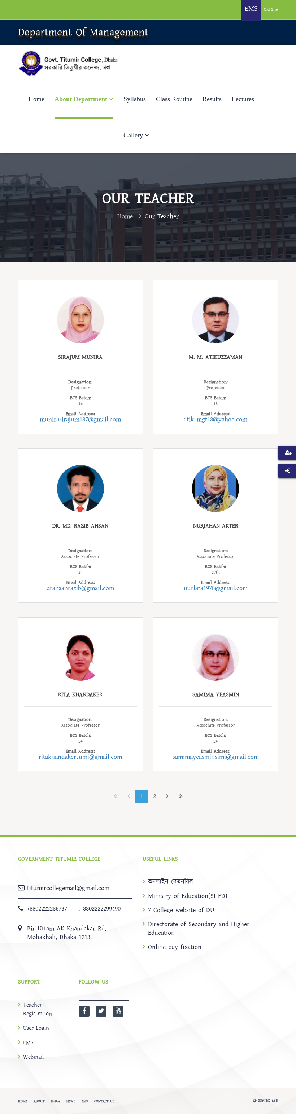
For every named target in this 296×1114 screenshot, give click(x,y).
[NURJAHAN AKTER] (215, 488)
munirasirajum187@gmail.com (80, 419)
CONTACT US (104, 1101)
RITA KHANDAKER (80, 694)
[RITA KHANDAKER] (80, 656)
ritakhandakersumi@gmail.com (80, 756)
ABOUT (39, 1101)
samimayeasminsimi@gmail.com (216, 756)
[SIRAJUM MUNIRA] (80, 319)
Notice (55, 1101)
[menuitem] (287, 464)
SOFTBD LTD (268, 1100)
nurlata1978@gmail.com (216, 588)
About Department (81, 99)
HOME (22, 1101)
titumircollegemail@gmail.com (68, 888)
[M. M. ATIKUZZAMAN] (215, 319)
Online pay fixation (174, 947)
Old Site (271, 10)
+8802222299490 (100, 908)
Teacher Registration (37, 1009)
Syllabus (134, 99)
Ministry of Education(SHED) (187, 896)
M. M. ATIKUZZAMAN (215, 357)
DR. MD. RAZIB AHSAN (80, 526)
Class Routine (174, 99)
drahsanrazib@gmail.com (80, 588)
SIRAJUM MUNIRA (80, 357)
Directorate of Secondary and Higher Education (198, 928)
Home (36, 99)
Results (212, 99)
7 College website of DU (181, 910)
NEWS (70, 1101)
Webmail (33, 1057)
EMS (28, 1042)
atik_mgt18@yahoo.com (215, 419)
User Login (36, 1028)
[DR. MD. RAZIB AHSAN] (80, 488)
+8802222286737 (47, 908)
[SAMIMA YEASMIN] (215, 656)
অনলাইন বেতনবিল (170, 882)
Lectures (243, 99)
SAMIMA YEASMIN (215, 694)
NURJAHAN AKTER (215, 526)
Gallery (133, 135)
